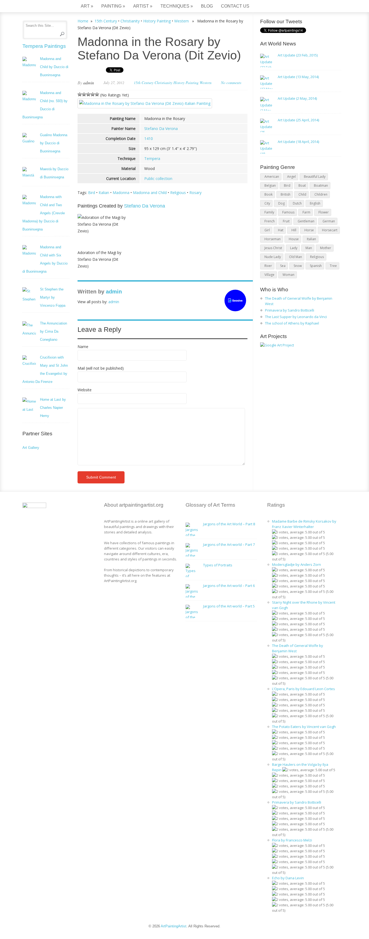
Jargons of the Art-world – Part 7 (229, 544)
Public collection (158, 178)
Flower (323, 212)
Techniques (176, 6)
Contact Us (235, 6)
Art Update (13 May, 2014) (298, 76)
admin (88, 82)
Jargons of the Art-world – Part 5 (229, 606)
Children (320, 194)
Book (268, 194)
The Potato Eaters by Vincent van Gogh (304, 726)
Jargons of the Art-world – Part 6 (229, 585)
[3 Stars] (88, 94)
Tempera (152, 158)
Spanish (316, 265)
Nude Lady (272, 257)
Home (83, 21)
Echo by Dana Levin (288, 877)
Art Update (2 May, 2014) (297, 98)
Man (309, 248)
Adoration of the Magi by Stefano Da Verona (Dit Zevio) (99, 259)
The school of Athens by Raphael (292, 323)
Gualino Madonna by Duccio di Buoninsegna (53, 143)
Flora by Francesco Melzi (292, 840)
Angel (291, 176)
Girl (267, 230)
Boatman (321, 185)
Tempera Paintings (44, 46)
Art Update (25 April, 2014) (298, 120)
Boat (302, 185)
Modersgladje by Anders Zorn (296, 564)
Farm (306, 212)
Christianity (130, 21)
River (268, 265)
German (329, 221)
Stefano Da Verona (161, 128)
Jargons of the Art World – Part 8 (229, 524)
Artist (142, 6)
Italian (104, 192)
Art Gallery (30, 448)
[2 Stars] (84, 94)
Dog (281, 203)
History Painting (157, 21)
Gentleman (306, 221)
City (267, 203)
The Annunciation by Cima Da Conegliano (53, 331)
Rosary (195, 192)
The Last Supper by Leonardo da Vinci (296, 316)
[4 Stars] (92, 94)
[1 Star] (80, 94)
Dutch (297, 203)
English (315, 203)
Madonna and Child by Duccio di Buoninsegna (54, 67)
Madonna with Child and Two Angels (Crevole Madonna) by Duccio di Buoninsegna (43, 213)
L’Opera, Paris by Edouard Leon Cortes (303, 688)
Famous (288, 212)
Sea (283, 265)
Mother (325, 248)
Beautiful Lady (315, 176)
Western (181, 21)
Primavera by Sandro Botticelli (289, 310)
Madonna (121, 192)
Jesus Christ (273, 248)
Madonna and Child (150, 192)
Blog (207, 6)
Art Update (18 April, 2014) (298, 141)
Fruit (286, 221)
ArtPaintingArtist (43, 6)
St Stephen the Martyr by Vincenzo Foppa (52, 297)
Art (87, 6)
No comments (231, 82)
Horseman (272, 239)
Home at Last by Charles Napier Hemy (53, 407)
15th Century (106, 21)
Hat (280, 230)
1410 (148, 138)
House (294, 239)
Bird (91, 192)
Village (269, 274)
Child (302, 194)
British (285, 194)
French (269, 221)
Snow (298, 265)
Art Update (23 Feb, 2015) (298, 55)
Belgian (270, 185)
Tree (333, 265)
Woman (288, 274)
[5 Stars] (97, 94)
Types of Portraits (217, 565)
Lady (293, 248)
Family (269, 212)
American (271, 176)
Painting (113, 6)
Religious (178, 192)
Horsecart (329, 230)
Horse (309, 230)
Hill (293, 230)
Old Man (295, 257)
